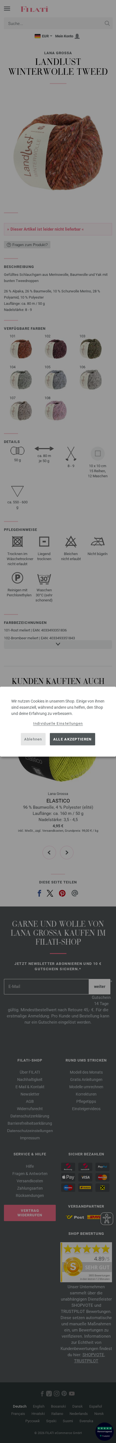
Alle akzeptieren (72, 739)
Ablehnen (33, 739)
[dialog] (58, 721)
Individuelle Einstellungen (58, 723)
